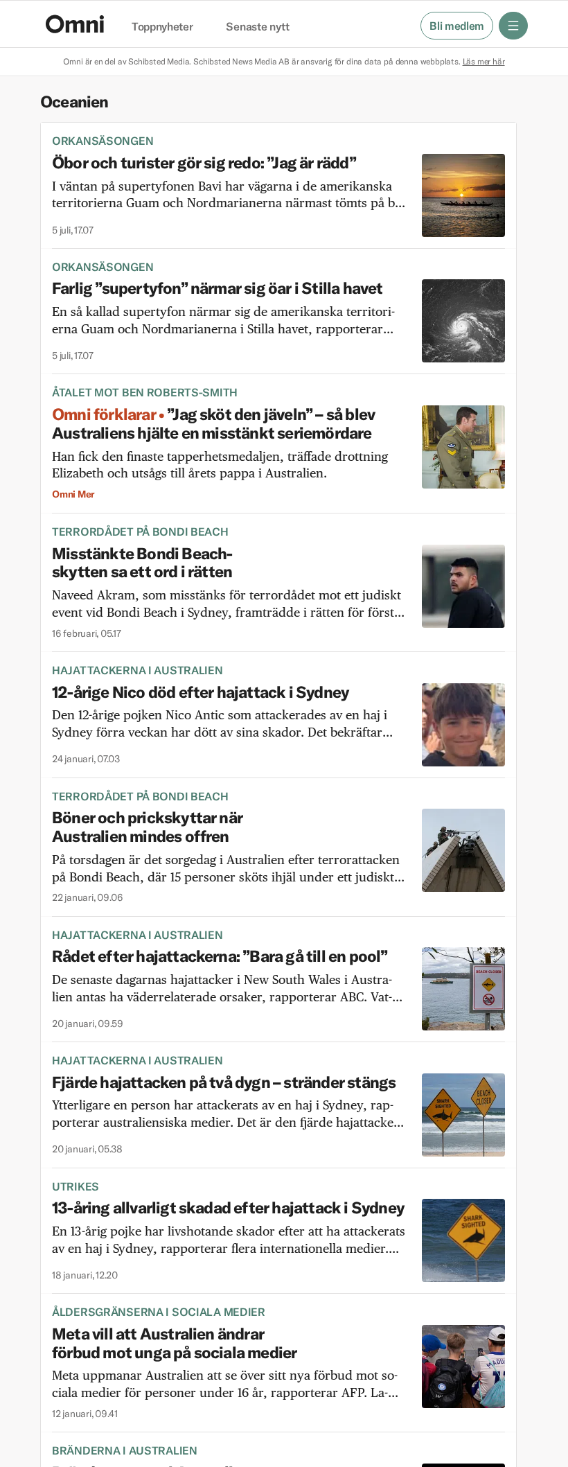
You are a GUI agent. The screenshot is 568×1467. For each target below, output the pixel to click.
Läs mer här (484, 61)
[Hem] (75, 24)
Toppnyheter (162, 27)
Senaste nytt (257, 27)
